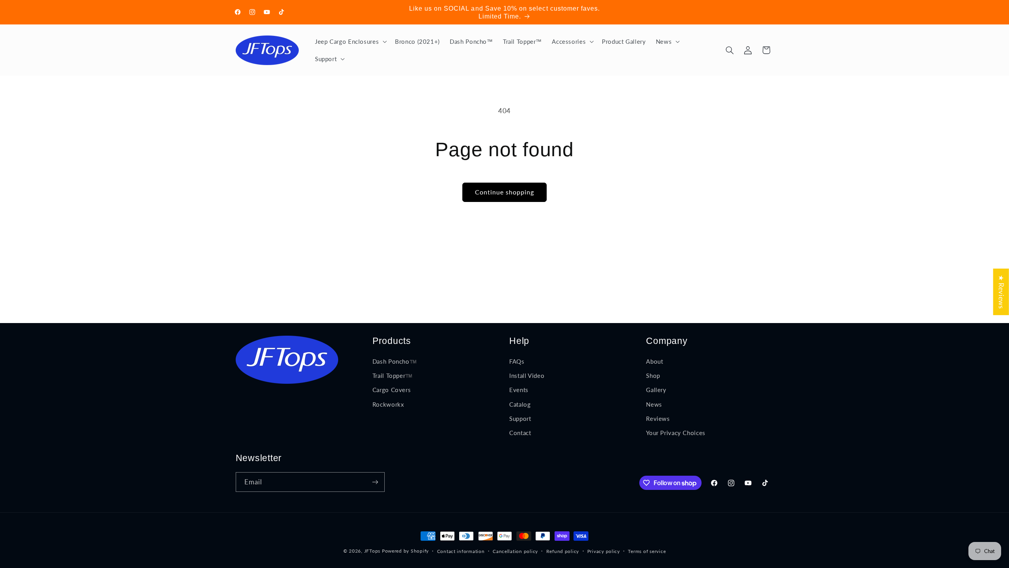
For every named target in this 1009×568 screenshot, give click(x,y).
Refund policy (562, 551)
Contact (520, 432)
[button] (350, 41)
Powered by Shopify (405, 550)
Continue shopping (504, 192)
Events (519, 389)
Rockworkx (388, 404)
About (654, 361)
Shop (653, 375)
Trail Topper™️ (392, 375)
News (654, 404)
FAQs (517, 361)
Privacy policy (603, 551)
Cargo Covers (391, 389)
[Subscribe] (375, 481)
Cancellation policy (515, 551)
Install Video (526, 375)
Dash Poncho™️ (394, 361)
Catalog (520, 404)
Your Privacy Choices (676, 432)
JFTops (372, 550)
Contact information (461, 551)
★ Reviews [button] (1001, 292)
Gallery (656, 389)
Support (520, 418)
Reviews (658, 418)
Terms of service (647, 551)
